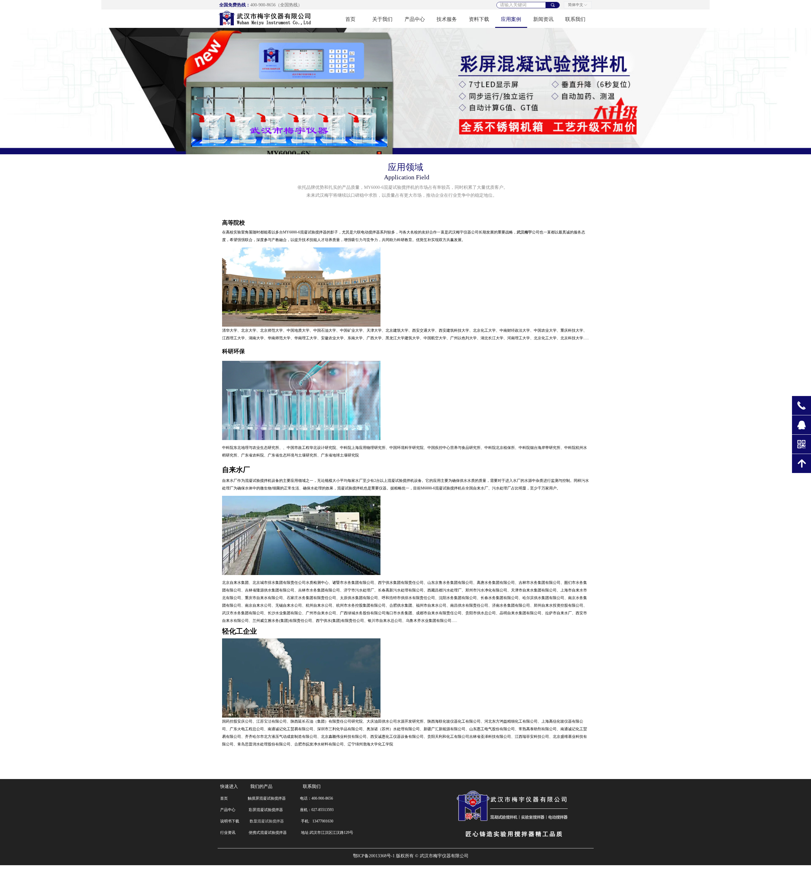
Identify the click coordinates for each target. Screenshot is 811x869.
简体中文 (575, 5)
